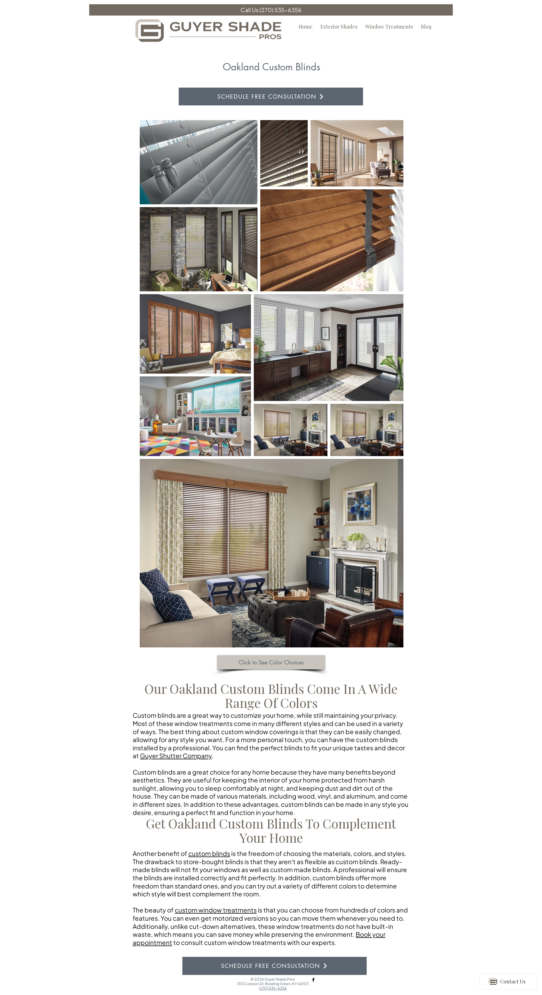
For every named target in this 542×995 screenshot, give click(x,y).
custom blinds (209, 853)
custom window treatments (216, 910)
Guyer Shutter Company (176, 756)
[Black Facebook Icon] (313, 980)
